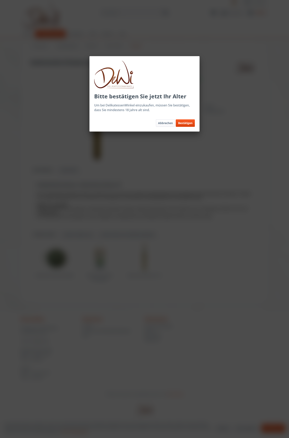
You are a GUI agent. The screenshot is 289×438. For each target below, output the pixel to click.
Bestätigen (185, 123)
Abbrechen (165, 123)
